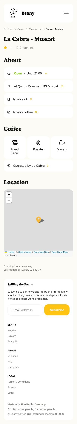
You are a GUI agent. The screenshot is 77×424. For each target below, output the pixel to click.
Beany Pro (13, 341)
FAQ (9, 361)
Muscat (33, 29)
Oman (20, 29)
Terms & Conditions (18, 381)
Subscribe (57, 310)
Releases (12, 356)
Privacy (11, 387)
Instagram (13, 367)
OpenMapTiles (41, 252)
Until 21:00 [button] (35, 73)
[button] (38, 220)
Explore (8, 29)
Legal (10, 392)
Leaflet (10, 252)
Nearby (11, 330)
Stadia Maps (24, 252)
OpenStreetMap (60, 252)
